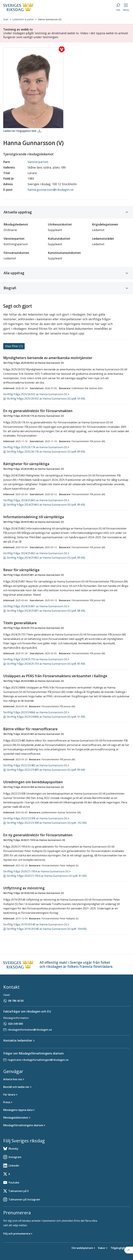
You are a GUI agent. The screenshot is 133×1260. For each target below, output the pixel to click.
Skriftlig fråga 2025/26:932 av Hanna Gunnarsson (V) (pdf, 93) (46, 398)
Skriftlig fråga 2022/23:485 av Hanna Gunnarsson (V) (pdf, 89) (46, 770)
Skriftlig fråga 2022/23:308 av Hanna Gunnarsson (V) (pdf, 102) (47, 823)
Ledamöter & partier (23, 19)
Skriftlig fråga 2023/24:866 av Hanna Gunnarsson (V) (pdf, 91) (46, 717)
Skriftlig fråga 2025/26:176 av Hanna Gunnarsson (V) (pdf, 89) (46, 451)
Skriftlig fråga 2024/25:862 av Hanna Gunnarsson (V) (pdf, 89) (46, 557)
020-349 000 (15, 1024)
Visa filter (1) (14, 346)
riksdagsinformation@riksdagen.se (30, 1029)
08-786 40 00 (16, 1001)
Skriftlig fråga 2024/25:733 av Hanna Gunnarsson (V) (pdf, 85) (46, 663)
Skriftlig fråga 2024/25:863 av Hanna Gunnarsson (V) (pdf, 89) (46, 504)
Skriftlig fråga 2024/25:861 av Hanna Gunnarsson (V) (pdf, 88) (46, 610)
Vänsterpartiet (38, 162)
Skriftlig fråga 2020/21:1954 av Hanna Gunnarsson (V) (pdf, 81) (47, 876)
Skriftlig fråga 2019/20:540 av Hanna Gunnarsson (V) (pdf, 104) (47, 929)
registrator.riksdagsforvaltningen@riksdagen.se (38, 1060)
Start (5, 19)
